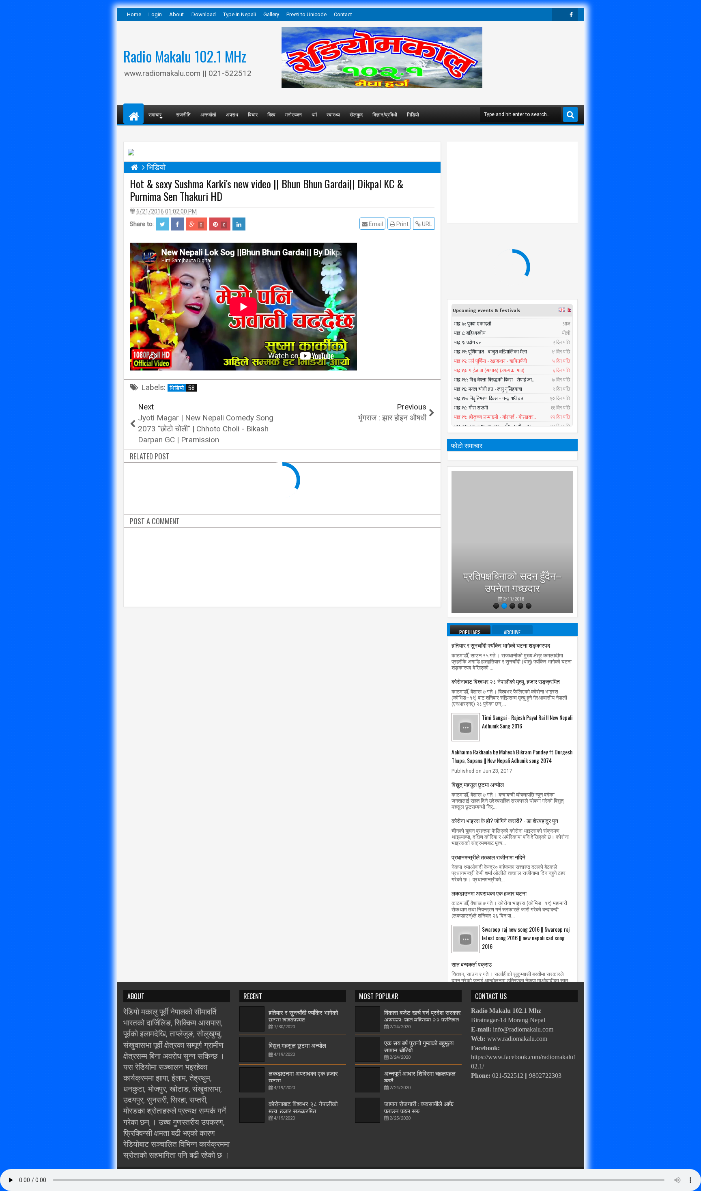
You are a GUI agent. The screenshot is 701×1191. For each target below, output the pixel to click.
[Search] (570, 114)
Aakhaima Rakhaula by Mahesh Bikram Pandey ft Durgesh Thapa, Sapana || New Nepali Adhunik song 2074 (512, 756)
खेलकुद (356, 114)
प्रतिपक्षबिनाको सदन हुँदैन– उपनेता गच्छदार (512, 575)
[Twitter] (558, 14)
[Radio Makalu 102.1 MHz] (133, 113)
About (176, 14)
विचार (253, 114)
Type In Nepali (239, 14)
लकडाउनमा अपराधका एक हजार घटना (489, 893)
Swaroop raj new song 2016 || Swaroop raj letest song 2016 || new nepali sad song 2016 (526, 937)
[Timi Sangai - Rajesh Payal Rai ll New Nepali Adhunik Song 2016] (465, 727)
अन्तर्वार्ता (208, 114)
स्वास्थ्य (333, 114)
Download (203, 14)
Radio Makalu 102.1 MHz (184, 56)
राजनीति (183, 114)
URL (426, 224)
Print (402, 224)
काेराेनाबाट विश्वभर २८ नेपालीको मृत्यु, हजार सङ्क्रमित (506, 681)
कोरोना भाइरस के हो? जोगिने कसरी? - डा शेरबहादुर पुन (505, 820)
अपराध (232, 114)
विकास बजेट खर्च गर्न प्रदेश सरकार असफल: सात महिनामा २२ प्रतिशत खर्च (422, 1020)
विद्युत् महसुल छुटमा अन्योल (478, 784)
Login (155, 14)
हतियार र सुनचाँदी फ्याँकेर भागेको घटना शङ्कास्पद (501, 645)
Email (375, 224)
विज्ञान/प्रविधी (384, 114)
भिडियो (413, 114)
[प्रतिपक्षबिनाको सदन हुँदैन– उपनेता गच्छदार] (512, 542)
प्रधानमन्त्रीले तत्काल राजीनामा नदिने (488, 857)
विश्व (271, 114)
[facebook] (571, 14)
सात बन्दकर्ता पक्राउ (472, 964)
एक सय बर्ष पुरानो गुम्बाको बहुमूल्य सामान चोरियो (419, 1046)
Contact (343, 14)
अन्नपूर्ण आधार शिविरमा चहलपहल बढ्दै (420, 1076)
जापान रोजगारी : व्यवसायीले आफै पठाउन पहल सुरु (419, 1107)
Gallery (271, 14)
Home (134, 14)
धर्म (314, 114)
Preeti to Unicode (306, 14)
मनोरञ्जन (293, 114)
